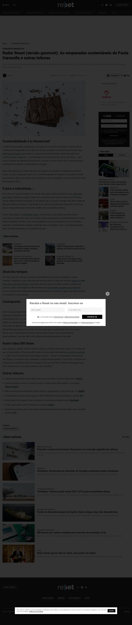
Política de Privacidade (70, 322)
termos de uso (58, 317)
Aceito (111, 611)
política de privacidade (72, 317)
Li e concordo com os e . (60, 317)
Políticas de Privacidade (36, 611)
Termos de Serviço (87, 322)
